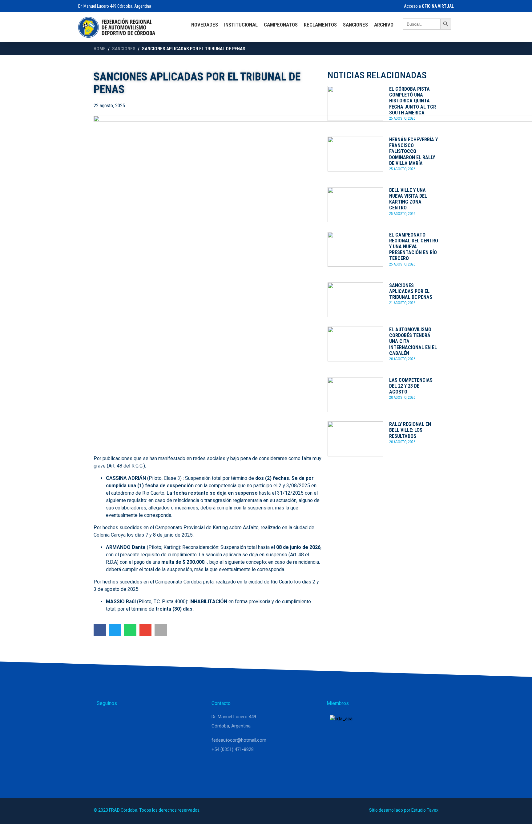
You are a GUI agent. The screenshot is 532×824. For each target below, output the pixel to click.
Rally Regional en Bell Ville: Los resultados (410, 430)
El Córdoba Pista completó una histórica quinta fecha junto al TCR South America (412, 101)
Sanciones (355, 25)
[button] (100, 630)
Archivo (383, 25)
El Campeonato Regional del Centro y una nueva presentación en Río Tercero (413, 247)
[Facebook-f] (133, 719)
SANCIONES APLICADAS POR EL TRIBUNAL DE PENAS (410, 291)
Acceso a (428, 6)
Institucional (241, 25)
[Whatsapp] (104, 719)
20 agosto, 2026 (402, 359)
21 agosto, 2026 (402, 303)
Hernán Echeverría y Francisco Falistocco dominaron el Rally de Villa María (413, 151)
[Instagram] (118, 719)
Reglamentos (320, 25)
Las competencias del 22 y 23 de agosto (411, 386)
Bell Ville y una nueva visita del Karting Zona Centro (408, 199)
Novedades (204, 25)
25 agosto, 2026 (402, 118)
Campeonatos (281, 25)
